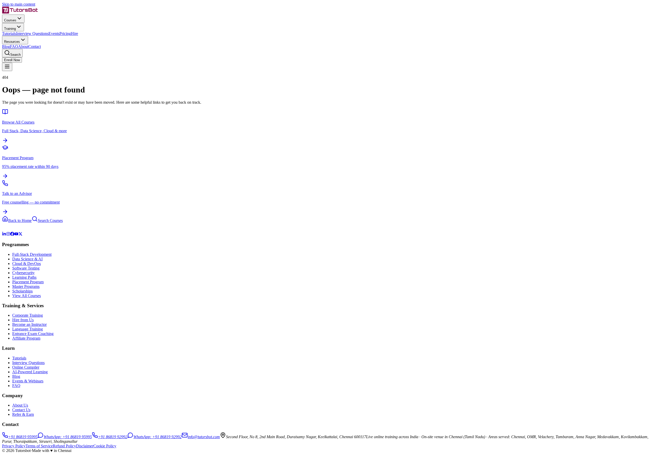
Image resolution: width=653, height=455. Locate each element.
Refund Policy (64, 446)
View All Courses (26, 295)
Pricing (65, 33)
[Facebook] (12, 234)
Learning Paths (24, 277)
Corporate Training (27, 315)
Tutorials (9, 33)
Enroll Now (12, 60)
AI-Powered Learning (30, 372)
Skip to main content (18, 4)
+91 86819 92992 (112, 437)
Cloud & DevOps (26, 263)
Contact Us (21, 410)
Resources (12, 42)
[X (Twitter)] (20, 234)
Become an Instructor (29, 324)
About (23, 46)
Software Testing (26, 268)
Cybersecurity (23, 273)
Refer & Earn (23, 414)
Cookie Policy (104, 446)
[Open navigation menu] (7, 67)
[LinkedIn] (4, 234)
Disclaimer (84, 446)
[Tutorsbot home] (20, 12)
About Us (20, 405)
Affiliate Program (26, 338)
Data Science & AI (27, 259)
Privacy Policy (14, 446)
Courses (10, 20)
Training (10, 29)
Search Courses (50, 220)
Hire (74, 33)
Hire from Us (23, 320)
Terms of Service (39, 446)
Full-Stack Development (32, 254)
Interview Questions (32, 33)
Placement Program (28, 282)
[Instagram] (8, 234)
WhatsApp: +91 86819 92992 (157, 437)
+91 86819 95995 (22, 437)
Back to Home (20, 220)
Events (53, 33)
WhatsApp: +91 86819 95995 (68, 437)
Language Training (27, 329)
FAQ (14, 46)
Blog (6, 46)
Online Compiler (25, 367)
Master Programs (26, 286)
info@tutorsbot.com (204, 437)
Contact (34, 46)
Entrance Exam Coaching (33, 333)
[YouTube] (16, 234)
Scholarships (22, 291)
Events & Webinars (27, 381)
